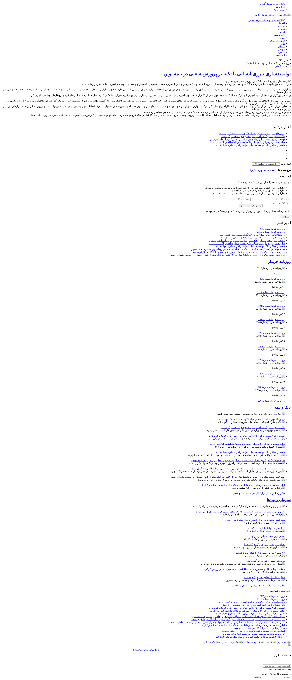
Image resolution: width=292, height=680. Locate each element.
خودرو (281, 49)
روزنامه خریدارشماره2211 (271, 306)
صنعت (281, 26)
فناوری (281, 52)
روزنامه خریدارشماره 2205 (271, 387)
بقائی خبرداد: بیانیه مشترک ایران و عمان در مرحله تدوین (257, 585)
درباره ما (280, 6)
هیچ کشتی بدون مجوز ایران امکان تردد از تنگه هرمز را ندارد (255, 520)
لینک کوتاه (286, 164)
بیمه (273, 169)
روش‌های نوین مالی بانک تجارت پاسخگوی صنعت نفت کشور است (252, 133)
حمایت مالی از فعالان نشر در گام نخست (264, 577)
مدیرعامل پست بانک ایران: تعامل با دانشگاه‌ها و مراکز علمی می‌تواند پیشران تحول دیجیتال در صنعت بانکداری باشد (228, 255)
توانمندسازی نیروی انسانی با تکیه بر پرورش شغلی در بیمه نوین (227, 73)
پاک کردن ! (244, 206)
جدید (288, 591)
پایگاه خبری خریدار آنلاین (272, 4)
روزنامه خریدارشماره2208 (271, 346)
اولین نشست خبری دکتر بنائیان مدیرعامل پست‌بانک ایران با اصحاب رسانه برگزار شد (242, 485)
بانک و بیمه (279, 34)
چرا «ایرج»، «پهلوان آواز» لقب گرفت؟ (266, 528)
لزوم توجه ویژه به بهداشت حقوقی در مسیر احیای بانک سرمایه (253, 634)
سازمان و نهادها (277, 40)
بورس (282, 37)
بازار (282, 43)
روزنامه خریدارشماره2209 (271, 333)
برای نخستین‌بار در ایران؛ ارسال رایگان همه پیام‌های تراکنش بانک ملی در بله (247, 142)
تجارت (281, 29)
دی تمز (272, 669)
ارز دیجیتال (279, 55)
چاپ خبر (286, 66)
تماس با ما (279, 9)
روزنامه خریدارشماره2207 (271, 360)
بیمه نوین (263, 169)
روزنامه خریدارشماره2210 (271, 319)
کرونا (253, 169)
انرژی (282, 32)
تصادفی (274, 591)
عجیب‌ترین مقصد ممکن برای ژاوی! (267, 536)
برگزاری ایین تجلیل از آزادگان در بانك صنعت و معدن (259, 493)
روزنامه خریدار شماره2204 (271, 400)
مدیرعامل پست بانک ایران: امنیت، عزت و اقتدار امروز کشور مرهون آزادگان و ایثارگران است (238, 252)
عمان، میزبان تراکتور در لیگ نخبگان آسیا (264, 544)
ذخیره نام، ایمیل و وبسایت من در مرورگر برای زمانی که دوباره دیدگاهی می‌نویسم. (246, 211)
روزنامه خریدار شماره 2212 (271, 232)
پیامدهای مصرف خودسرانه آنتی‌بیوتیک (266, 561)
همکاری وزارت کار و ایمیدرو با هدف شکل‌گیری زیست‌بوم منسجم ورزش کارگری (244, 569)
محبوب (282, 591)
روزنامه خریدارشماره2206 (271, 373)
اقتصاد (281, 23)
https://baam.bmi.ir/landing (146, 650)
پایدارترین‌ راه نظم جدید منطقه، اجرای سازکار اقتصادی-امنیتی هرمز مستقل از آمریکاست (240, 511)
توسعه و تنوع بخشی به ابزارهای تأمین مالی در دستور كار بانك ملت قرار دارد (247, 139)
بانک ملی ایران (281, 655)
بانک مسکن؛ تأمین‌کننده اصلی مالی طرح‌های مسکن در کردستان (253, 136)
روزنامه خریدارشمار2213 (272, 229)
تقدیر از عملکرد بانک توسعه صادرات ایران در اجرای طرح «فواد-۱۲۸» (250, 145)
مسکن (281, 46)
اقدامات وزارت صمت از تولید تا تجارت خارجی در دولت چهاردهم (253, 631)
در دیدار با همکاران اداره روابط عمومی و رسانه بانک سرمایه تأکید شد (250, 636)
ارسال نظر (256, 206)
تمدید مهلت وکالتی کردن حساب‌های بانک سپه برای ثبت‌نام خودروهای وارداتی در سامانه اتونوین (238, 249)
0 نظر (278, 66)
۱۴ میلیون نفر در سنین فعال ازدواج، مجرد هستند (260, 552)
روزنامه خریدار (279, 262)
